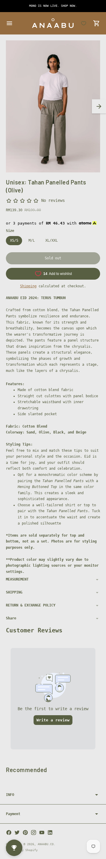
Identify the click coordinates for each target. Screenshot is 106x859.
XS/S (14, 240)
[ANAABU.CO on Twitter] (17, 832)
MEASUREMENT (17, 579)
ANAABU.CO (46, 844)
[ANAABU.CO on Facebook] (9, 832)
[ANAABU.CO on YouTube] (42, 832)
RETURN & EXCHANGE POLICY (30, 605)
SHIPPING (14, 592)
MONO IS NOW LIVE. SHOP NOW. (53, 5)
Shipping (28, 286)
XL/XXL (51, 240)
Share (11, 618)
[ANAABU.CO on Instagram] (34, 832)
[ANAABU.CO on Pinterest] (25, 832)
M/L (32, 240)
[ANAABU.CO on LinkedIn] (50, 832)
